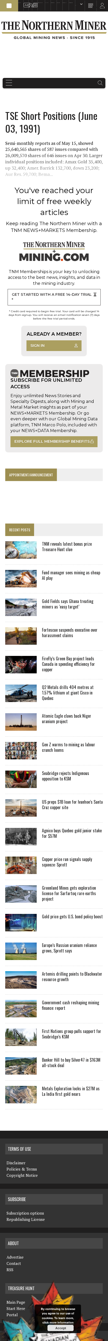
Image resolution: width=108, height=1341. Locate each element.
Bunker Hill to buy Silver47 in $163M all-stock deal (71, 1062)
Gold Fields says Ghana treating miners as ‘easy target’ (67, 604)
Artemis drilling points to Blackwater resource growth (72, 976)
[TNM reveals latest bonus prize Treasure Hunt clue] (21, 555)
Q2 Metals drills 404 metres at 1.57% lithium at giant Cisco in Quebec (68, 692)
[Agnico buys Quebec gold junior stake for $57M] (21, 842)
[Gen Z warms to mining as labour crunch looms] (21, 756)
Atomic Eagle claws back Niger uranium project (66, 718)
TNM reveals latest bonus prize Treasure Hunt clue (67, 546)
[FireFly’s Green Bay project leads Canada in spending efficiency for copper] (21, 670)
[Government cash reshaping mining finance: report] (21, 1014)
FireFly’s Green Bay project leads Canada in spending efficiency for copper (68, 664)
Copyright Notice (22, 1175)
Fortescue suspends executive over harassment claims (70, 632)
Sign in (37, 345)
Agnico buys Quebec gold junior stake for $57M (72, 833)
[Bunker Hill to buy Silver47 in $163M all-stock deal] (21, 1071)
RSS (10, 1269)
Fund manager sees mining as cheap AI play (71, 575)
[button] (9, 5)
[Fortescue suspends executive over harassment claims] (21, 641)
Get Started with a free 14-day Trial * (52, 297)
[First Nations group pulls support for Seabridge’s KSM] (21, 1042)
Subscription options (25, 1213)
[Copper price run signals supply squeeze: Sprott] (21, 871)
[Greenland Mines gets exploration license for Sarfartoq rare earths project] (21, 899)
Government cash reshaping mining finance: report (70, 1005)
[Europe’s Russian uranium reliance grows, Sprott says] (21, 956)
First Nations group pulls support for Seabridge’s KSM (71, 1034)
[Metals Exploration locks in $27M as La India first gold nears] (21, 1100)
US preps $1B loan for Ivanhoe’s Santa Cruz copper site (72, 804)
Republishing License (26, 1219)
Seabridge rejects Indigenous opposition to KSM (65, 776)
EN (95, 7)
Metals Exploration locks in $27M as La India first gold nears (71, 1091)
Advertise (15, 1257)
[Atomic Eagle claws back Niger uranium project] (21, 727)
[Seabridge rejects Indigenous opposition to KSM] (21, 785)
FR (101, 7)
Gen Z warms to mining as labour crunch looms (68, 747)
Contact (14, 1263)
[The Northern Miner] (54, 29)
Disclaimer (16, 1162)
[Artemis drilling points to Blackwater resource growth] (21, 985)
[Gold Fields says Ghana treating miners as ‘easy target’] (21, 613)
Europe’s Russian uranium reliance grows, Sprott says (69, 948)
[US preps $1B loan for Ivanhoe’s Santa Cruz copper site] (21, 813)
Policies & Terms (22, 1169)
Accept (60, 1328)
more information (62, 1322)
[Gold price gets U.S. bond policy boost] (21, 928)
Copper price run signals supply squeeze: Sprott (67, 862)
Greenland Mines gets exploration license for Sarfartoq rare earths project (69, 893)
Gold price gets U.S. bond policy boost (72, 916)
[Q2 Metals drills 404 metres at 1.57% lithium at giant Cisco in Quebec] (21, 699)
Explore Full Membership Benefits (52, 441)
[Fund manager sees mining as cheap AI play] (21, 584)
